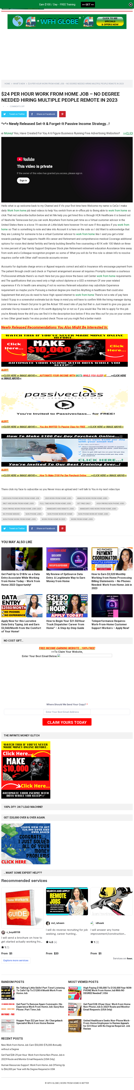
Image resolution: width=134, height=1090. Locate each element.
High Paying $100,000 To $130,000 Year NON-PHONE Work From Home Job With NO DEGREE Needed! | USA (107, 990)
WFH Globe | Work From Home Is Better (68, 1083)
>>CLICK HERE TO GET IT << (114, 133)
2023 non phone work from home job (21, 498)
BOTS (79, 375)
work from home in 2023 (53, 519)
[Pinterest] (62, 114)
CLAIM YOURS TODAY (67, 722)
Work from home (16, 210)
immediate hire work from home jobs (98, 509)
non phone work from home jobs (19, 519)
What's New (19, 84)
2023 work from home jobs (58, 498)
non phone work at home (60, 514)
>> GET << (88, 4)
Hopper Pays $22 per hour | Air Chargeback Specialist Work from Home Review (39, 1022)
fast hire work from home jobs (18, 503)
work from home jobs (82, 519)
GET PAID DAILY (84, 503)
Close (130, 4)
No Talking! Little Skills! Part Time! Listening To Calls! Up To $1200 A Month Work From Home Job (40, 990)
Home (7, 84)
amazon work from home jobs (92, 498)
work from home (118, 210)
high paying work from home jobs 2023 (22, 509)
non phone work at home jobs (93, 514)
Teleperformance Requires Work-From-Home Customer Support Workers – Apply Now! (110, 624)
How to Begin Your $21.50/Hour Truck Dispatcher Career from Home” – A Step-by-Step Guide (65, 624)
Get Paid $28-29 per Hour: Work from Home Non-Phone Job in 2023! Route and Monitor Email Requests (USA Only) (106, 1007)
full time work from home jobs (55, 503)
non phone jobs (34, 514)
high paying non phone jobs (110, 503)
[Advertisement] (67, 52)
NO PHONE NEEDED (11, 514)
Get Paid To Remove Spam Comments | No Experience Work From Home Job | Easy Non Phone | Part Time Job (40, 1007)
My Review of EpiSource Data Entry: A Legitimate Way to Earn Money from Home (65, 578)
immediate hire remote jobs (60, 509)
